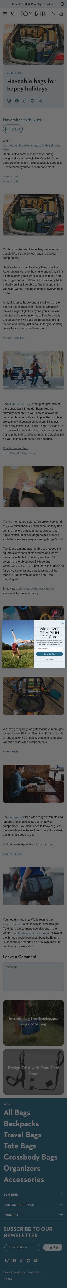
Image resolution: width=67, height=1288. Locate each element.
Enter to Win (49, 654)
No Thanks (49, 659)
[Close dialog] (62, 622)
